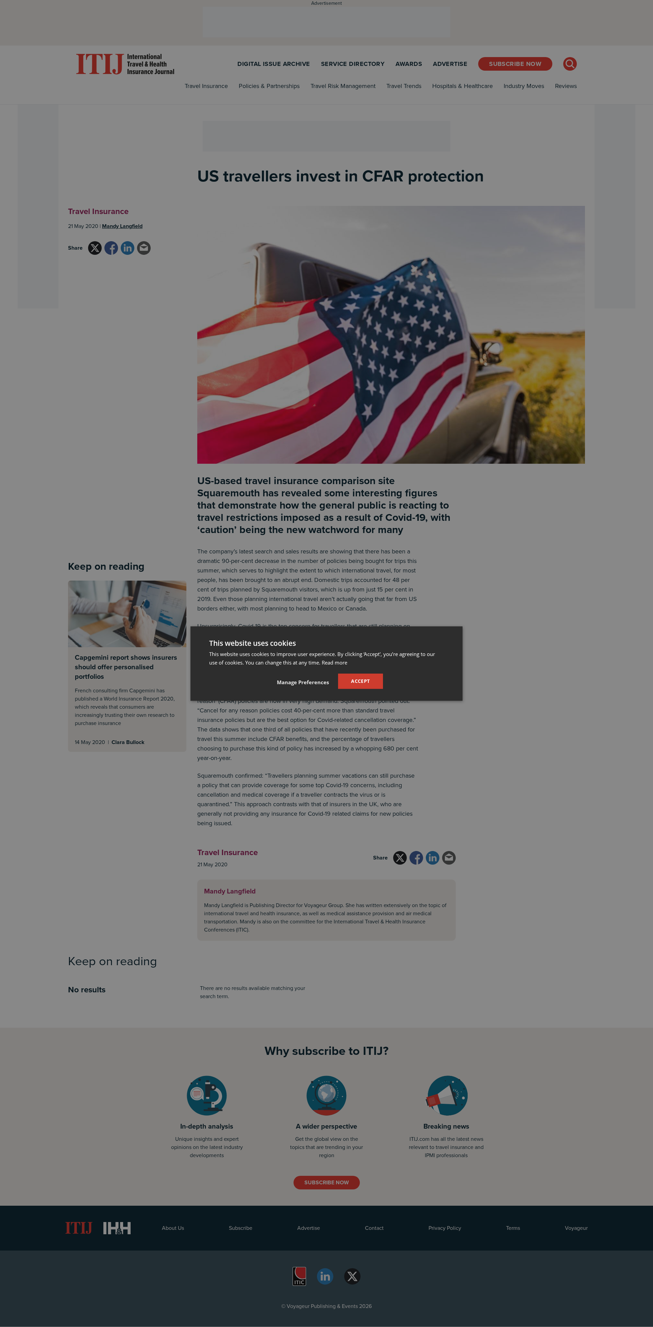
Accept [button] (360, 681)
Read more (334, 662)
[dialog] (326, 663)
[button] (303, 682)
